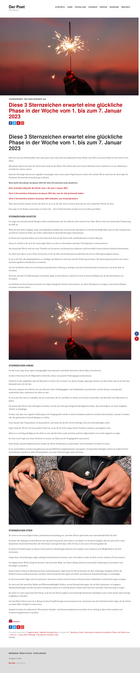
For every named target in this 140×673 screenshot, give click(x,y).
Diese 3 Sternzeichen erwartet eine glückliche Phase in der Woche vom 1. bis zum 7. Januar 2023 (65, 110)
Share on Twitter (14, 123)
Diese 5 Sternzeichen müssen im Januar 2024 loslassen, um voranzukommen (43, 198)
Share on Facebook (10, 123)
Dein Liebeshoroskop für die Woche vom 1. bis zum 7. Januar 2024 (38, 188)
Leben (69, 7)
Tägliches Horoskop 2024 (35, 99)
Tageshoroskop (16, 99)
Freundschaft (41, 635)
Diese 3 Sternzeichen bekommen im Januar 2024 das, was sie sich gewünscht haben (46, 193)
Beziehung (114, 7)
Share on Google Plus (22, 123)
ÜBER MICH (125, 7)
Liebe (56, 635)
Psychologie (80, 7)
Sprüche (103, 7)
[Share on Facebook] (137, 334)
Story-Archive (39, 653)
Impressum (13, 653)
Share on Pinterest (18, 123)
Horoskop (92, 7)
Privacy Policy (25, 653)
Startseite (60, 7)
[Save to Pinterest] (137, 339)
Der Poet (17, 6)
